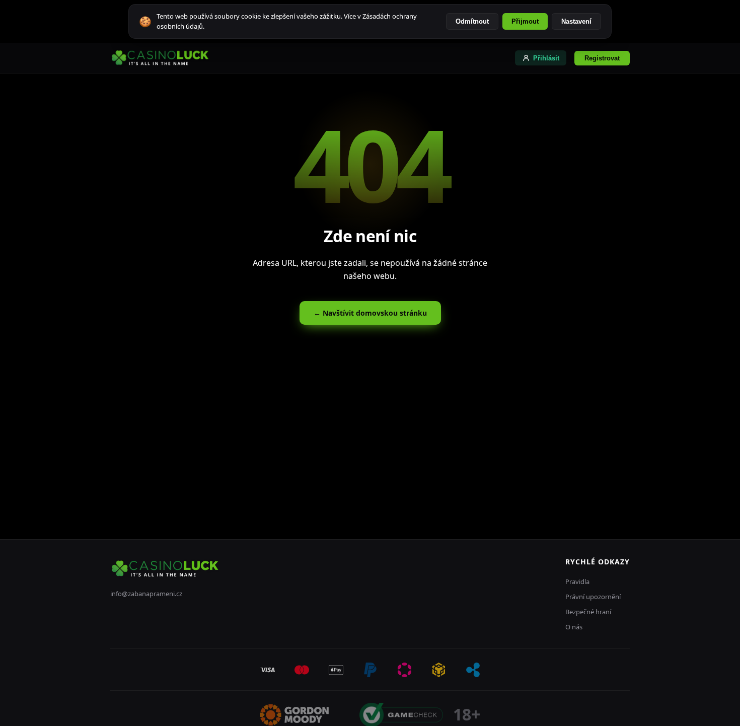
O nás (573, 626)
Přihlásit (546, 58)
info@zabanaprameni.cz (146, 593)
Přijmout (525, 21)
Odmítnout (472, 21)
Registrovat (602, 58)
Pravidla (577, 581)
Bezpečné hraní (588, 611)
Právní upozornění (593, 596)
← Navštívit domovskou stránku (370, 313)
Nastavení (576, 21)
